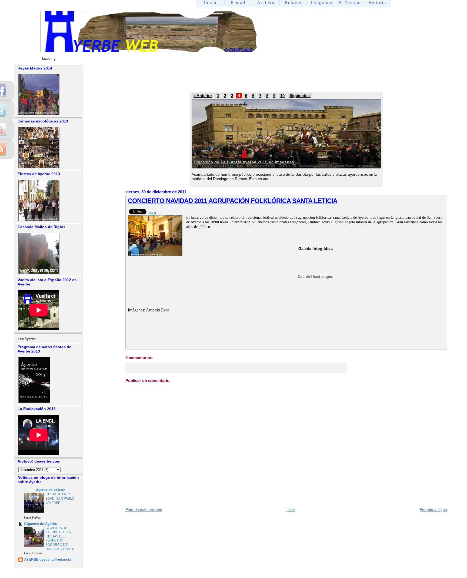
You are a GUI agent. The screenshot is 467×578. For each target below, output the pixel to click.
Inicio (290, 509)
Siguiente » (300, 96)
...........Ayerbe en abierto (44, 490)
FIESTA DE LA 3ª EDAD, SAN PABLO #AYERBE (59, 498)
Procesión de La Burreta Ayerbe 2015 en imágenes (244, 162)
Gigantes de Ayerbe (40, 524)
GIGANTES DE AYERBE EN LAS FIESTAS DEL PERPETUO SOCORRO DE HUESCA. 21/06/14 (59, 538)
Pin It (152, 213)
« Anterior (203, 96)
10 (282, 96)
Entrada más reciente (143, 509)
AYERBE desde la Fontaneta (47, 560)
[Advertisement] (227, 77)
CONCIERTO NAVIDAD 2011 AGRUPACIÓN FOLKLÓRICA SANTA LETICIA (232, 200)
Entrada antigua (433, 509)
